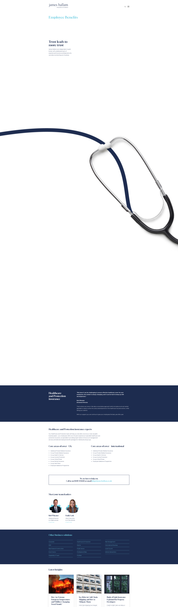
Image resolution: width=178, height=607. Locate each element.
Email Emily (68, 522)
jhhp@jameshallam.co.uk (102, 481)
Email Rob (51, 522)
